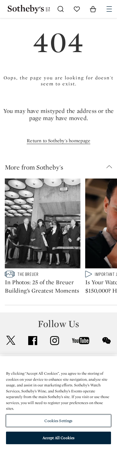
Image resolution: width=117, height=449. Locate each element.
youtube (80, 340)
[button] (61, 167)
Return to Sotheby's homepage (58, 140)
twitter (10, 340)
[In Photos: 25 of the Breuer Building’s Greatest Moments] (42, 225)
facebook (32, 340)
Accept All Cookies (58, 437)
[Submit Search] (61, 9)
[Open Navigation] (109, 8)
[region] (58, 402)
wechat (106, 340)
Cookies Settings (58, 420)
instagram (54, 340)
